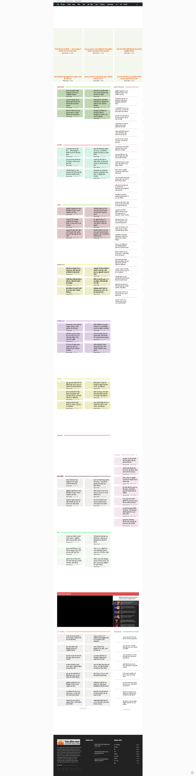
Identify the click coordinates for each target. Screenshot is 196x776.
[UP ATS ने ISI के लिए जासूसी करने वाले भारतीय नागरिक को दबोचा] (89, 746)
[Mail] (66, 769)
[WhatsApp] (75, 769)
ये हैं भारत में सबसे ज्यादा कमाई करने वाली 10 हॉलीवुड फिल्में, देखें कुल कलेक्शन (73, 347)
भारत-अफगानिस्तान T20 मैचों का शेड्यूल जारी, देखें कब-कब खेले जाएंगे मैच (121, 156)
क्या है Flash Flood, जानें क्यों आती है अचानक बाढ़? (101, 674)
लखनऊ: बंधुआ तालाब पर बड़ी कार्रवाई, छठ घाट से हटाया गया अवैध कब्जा (73, 502)
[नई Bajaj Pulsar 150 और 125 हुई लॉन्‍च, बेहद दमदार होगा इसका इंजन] (133, 220)
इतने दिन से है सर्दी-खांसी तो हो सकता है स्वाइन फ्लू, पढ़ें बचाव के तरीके (101, 93)
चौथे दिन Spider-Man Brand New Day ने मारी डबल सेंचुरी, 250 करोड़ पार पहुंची (73, 336)
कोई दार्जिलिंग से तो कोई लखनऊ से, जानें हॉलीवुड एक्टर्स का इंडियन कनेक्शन (101, 326)
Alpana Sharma (65, 53)
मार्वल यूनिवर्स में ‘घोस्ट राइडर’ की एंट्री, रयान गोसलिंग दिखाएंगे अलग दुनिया (100, 347)
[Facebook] (132, 1)
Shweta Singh (127, 53)
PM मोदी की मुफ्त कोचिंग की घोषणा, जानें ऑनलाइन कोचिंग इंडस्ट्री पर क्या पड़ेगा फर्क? (130, 511)
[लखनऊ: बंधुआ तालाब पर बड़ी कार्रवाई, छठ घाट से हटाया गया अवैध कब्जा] (61, 502)
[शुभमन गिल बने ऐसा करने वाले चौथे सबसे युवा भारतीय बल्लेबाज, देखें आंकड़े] (133, 285)
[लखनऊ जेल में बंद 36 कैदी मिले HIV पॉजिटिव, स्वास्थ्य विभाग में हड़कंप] (89, 761)
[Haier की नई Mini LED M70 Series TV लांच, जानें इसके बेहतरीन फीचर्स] (133, 227)
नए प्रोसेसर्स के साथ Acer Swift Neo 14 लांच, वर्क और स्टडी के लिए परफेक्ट (122, 109)
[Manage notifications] (192, 772)
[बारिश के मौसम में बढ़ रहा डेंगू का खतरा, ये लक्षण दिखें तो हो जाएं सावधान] (61, 113)
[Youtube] (138, 1)
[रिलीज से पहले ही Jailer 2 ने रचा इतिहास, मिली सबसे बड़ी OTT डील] (88, 282)
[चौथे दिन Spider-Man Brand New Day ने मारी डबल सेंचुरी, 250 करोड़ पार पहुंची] (61, 336)
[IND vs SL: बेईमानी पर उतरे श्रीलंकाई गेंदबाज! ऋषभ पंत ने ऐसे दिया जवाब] (133, 245)
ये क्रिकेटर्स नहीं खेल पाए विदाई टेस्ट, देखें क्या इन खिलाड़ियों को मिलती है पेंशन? (121, 101)
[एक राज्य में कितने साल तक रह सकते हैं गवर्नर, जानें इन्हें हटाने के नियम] (88, 502)
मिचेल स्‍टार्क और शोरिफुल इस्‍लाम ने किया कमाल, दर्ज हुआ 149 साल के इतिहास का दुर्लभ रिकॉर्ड (101, 562)
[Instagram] (134, 1)
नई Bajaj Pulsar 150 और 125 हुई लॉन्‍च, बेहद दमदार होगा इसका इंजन (121, 221)
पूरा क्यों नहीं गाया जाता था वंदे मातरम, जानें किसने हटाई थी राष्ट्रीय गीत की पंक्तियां (130, 490)
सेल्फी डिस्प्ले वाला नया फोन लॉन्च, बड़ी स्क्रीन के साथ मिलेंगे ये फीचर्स (122, 163)
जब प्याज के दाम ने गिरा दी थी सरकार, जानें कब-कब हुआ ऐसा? (73, 161)
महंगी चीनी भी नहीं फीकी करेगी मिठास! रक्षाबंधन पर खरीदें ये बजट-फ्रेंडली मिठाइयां (101, 103)
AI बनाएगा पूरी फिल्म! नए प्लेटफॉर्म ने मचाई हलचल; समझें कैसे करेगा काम (129, 78)
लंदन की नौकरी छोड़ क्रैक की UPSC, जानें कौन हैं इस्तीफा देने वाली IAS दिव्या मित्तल (101, 152)
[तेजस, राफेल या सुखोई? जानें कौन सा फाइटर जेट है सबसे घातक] (133, 170)
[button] (137, 4)
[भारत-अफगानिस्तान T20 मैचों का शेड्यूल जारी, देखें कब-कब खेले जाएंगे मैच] (133, 155)
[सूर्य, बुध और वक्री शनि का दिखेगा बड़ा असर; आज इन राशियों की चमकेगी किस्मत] (61, 385)
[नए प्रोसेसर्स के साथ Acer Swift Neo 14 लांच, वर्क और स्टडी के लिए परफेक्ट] (133, 108)
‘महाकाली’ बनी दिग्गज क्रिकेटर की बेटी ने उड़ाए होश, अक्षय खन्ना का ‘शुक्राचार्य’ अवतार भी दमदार (101, 271)
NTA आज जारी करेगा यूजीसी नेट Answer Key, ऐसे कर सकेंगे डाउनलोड (130, 500)
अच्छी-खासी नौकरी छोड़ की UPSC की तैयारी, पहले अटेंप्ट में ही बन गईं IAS (122, 132)
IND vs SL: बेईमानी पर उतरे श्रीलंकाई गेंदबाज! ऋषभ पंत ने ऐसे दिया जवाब (121, 245)
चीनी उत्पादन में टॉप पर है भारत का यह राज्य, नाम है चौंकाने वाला (121, 293)
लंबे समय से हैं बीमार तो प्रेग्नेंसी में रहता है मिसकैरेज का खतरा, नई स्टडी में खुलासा (100, 113)
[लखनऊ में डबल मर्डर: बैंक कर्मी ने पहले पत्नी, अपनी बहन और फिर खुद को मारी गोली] (61, 233)
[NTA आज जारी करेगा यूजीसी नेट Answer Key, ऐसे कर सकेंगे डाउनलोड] (118, 501)
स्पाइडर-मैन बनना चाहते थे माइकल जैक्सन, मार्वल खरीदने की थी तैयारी (73, 326)
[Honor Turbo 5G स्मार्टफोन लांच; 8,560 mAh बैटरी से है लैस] (133, 300)
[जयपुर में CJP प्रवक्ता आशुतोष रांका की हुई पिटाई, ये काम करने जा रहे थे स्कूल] (61, 222)
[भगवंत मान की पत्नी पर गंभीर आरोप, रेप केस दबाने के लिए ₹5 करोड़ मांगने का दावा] (88, 162)
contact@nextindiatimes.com (70, 765)
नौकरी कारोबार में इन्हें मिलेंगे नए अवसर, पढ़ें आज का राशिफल (73, 404)
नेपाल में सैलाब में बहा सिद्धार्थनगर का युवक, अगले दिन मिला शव (67, 78)
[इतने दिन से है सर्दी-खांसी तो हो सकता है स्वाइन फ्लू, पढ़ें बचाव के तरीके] (88, 93)
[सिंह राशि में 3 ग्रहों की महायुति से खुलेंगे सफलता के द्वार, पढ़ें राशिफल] (88, 385)
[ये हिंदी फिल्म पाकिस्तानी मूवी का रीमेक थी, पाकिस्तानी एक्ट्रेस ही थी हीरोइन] (61, 282)
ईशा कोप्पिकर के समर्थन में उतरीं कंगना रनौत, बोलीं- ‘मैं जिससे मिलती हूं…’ (74, 290)
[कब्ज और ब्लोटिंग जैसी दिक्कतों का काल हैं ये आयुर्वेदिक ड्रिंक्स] (129, 37)
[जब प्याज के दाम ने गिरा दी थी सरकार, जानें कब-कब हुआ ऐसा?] (61, 162)
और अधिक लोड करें (83, 708)
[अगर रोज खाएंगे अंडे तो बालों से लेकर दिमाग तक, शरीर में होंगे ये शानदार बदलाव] (61, 102)
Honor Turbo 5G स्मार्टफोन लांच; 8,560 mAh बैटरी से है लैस (120, 301)
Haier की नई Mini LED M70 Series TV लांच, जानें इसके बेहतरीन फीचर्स (121, 228)
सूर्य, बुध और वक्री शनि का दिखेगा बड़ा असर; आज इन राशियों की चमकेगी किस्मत (73, 385)
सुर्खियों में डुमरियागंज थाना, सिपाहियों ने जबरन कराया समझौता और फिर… (74, 210)
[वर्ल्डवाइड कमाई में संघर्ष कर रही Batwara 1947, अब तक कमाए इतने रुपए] (88, 291)
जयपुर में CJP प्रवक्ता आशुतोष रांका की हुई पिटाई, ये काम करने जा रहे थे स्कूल (73, 222)
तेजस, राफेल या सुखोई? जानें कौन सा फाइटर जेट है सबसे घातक (121, 171)
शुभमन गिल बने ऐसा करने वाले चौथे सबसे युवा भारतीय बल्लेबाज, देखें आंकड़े (122, 286)
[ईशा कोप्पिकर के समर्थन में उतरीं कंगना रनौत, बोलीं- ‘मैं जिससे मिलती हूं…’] (61, 291)
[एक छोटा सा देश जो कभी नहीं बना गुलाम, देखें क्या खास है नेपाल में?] (98, 65)
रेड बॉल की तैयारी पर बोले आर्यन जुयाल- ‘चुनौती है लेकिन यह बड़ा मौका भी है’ (73, 538)
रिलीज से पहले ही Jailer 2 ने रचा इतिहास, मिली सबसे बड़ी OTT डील (101, 281)
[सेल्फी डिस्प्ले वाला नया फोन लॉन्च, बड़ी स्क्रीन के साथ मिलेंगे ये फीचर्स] (133, 162)
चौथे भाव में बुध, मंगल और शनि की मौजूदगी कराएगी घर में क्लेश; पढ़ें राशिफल (101, 394)
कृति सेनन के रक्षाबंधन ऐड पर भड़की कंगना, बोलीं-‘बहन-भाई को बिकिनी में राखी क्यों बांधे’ (73, 270)
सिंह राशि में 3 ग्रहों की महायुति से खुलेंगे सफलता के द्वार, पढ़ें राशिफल (101, 385)
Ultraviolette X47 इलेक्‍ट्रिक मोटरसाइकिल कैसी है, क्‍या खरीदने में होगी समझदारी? (98, 50)
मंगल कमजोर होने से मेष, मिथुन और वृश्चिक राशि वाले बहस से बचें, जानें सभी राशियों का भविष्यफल (73, 395)
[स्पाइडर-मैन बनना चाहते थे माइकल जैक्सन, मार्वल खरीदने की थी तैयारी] (61, 327)
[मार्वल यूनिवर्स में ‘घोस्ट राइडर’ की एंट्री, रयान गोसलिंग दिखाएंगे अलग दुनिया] (88, 347)
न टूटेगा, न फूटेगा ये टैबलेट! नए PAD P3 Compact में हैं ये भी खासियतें (122, 270)
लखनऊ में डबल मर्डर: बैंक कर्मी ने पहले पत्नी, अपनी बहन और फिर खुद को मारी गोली (73, 233)
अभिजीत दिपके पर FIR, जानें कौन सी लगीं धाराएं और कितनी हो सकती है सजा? (73, 172)
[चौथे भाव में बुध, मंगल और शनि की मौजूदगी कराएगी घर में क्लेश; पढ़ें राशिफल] (88, 394)
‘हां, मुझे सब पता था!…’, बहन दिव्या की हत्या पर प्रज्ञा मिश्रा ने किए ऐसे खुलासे (100, 222)
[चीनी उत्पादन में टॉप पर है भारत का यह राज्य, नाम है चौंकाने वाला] (133, 292)
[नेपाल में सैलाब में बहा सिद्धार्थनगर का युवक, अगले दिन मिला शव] (68, 65)
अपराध (59, 205)
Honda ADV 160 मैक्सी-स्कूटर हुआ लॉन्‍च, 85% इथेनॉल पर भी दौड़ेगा (122, 148)
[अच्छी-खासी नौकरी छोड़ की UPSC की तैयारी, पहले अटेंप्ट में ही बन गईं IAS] (133, 132)
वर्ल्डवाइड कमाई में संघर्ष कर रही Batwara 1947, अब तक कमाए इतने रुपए (100, 290)
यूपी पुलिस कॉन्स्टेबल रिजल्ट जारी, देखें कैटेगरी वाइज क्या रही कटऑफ (129, 521)
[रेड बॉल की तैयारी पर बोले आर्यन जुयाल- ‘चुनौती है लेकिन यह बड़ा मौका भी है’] (61, 539)
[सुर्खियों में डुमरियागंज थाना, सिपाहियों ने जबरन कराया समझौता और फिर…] (61, 211)
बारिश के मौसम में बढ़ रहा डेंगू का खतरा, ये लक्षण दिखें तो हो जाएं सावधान (73, 113)
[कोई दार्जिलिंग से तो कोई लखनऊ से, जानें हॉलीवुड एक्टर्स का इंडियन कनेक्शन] (88, 327)
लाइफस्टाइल (60, 87)
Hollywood (61, 321)
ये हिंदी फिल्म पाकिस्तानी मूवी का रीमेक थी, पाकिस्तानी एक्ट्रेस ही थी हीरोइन (74, 281)
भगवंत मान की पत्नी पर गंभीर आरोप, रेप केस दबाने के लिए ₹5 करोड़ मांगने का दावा (101, 162)
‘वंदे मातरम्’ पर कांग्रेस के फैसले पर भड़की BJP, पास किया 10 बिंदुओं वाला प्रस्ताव (101, 173)
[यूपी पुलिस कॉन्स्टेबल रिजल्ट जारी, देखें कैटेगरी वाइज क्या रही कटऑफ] (118, 522)
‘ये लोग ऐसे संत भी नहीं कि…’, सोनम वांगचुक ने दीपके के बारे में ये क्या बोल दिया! (68, 50)
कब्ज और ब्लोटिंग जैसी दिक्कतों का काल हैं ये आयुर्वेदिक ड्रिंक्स (129, 50)
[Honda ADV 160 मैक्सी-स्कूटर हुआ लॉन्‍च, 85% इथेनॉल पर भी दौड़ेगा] (133, 147)
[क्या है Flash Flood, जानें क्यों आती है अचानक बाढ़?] (88, 675)
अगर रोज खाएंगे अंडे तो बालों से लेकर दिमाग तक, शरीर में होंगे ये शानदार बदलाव (73, 103)
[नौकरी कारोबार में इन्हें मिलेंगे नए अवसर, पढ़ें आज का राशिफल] (61, 405)
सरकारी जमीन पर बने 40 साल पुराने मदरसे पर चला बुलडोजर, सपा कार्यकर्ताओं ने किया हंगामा (101, 233)
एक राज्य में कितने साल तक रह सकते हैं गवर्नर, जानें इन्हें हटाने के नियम (100, 502)
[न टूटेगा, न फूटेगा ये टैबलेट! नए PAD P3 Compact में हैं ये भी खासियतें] (133, 269)
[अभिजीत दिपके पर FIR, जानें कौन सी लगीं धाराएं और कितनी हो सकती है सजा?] (61, 173)
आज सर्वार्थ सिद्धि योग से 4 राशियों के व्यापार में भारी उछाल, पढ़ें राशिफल (101, 404)
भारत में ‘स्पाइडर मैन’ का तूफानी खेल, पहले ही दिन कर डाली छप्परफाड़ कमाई (101, 336)
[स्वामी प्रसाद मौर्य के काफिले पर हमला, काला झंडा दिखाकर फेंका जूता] (89, 753)
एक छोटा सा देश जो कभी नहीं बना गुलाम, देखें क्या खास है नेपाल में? (98, 78)
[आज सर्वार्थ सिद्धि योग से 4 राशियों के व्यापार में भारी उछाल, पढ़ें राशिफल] (88, 405)
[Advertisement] (98, 17)
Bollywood (60, 265)
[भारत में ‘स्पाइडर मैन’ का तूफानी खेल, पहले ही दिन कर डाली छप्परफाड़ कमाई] (88, 336)
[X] (136, 1)
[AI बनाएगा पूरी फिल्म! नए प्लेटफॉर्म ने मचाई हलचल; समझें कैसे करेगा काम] (129, 65)
